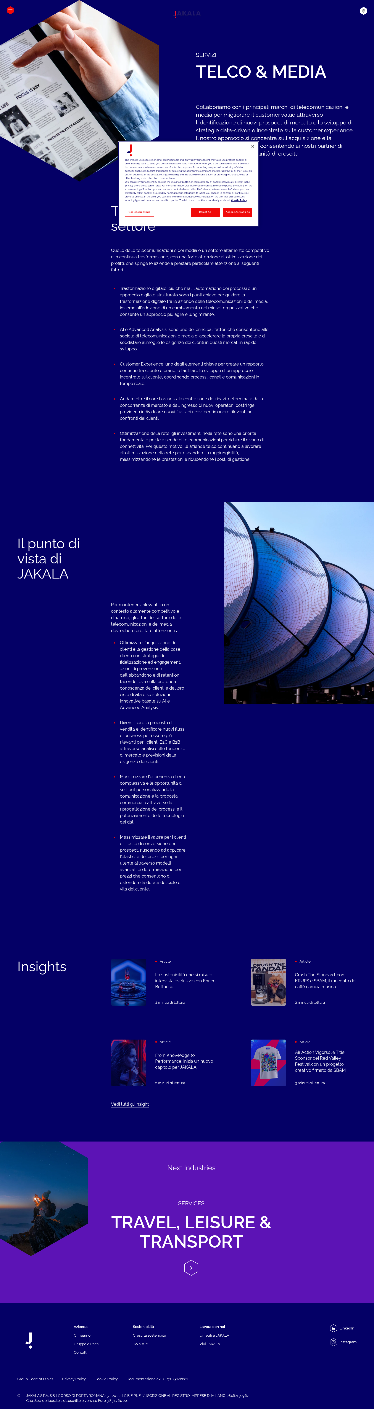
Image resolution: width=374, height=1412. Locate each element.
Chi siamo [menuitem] (82, 1335)
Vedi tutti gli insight (130, 1104)
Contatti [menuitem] (80, 1352)
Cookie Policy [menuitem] (106, 1379)
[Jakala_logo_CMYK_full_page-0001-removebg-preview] (187, 14)
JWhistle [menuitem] (140, 1344)
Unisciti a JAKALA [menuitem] (214, 1335)
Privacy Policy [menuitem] (74, 1379)
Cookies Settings (139, 211)
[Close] (253, 146)
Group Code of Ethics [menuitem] (35, 1379)
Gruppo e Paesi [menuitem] (86, 1344)
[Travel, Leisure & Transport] (187, 1222)
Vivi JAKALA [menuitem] (210, 1344)
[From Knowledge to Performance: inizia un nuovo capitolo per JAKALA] (164, 1063)
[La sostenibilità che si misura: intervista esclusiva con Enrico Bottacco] (164, 982)
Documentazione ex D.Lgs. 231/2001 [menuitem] (157, 1379)
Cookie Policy (239, 200)
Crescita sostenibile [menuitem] (149, 1335)
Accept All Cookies (238, 211)
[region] (188, 183)
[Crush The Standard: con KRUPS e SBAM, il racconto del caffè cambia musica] (304, 982)
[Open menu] (10, 10)
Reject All (205, 211)
